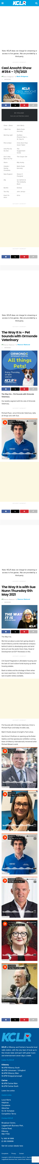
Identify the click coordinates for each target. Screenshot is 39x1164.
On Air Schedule (8, 1110)
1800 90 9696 (8, 1138)
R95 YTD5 (6, 1134)
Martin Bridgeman (22, 76)
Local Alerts (6, 1099)
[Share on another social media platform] (33, 105)
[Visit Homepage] (19, 3)
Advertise (5, 1108)
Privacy (13, 1153)
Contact (21, 1153)
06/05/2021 (7, 79)
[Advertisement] (19, 27)
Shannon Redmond (23, 345)
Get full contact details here (12, 1145)
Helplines (5, 1102)
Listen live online (8, 1090)
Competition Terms (9, 1113)
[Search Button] (36, 3)
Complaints (6, 1105)
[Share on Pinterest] (24, 105)
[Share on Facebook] (6, 105)
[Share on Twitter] (15, 105)
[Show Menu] (3, 3)
